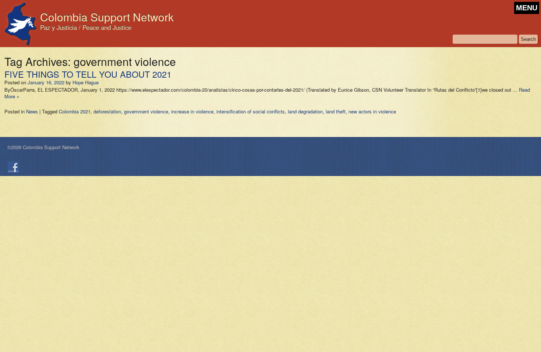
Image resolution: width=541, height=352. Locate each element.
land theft (336, 111)
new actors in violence (372, 111)
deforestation (107, 111)
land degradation (305, 111)
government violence (146, 111)
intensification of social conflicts (250, 111)
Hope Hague (86, 82)
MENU (526, 8)
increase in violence (192, 111)
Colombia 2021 (75, 111)
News (32, 111)
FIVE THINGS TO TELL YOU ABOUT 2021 (88, 74)
